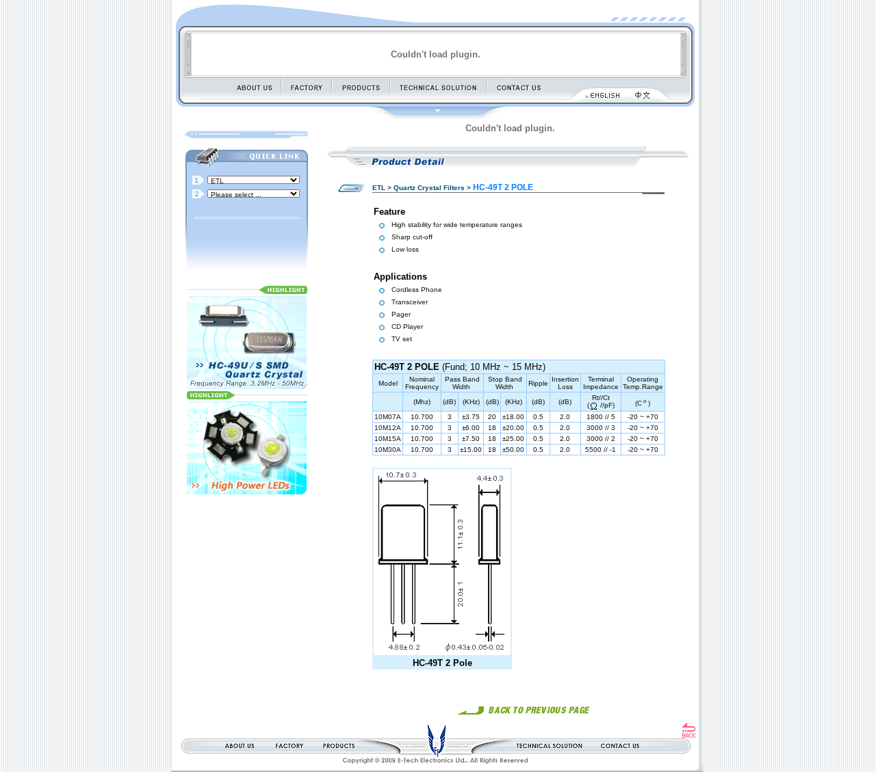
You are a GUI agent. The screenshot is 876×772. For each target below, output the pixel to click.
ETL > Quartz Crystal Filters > (421, 187)
